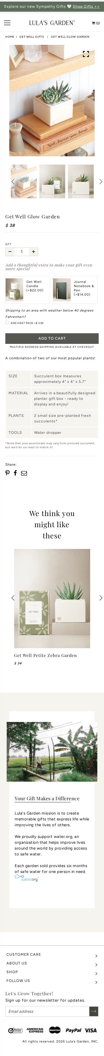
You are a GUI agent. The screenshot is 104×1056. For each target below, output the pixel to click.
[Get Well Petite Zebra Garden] (52, 598)
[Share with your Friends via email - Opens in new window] (24, 473)
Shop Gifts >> (86, 6)
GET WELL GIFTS (31, 36)
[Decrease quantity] (10, 252)
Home (9, 36)
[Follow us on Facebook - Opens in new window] (15, 473)
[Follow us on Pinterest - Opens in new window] (8, 473)
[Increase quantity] (33, 252)
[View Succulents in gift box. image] (52, 100)
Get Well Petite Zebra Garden (45, 655)
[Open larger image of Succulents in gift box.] (86, 54)
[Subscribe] (93, 1011)
